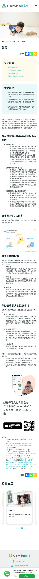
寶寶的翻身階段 (13, 73)
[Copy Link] (35, 54)
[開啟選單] (36, 6)
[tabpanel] (19, 507)
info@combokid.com (21, 566)
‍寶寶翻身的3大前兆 (15, 70)
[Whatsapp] (31, 54)
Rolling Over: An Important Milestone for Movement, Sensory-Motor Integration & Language (19, 445)
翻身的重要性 (12, 67)
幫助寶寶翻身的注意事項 (16, 76)
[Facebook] (27, 54)
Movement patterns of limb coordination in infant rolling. (18, 453)
